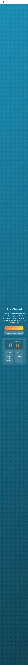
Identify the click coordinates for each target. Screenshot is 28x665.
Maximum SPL (19, 353)
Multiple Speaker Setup (15, 333)
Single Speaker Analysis (14, 328)
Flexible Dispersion (9, 353)
